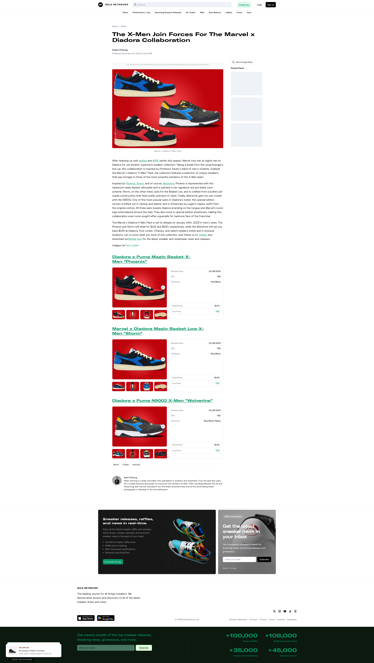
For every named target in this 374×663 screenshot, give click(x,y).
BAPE (156, 160)
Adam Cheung (120, 49)
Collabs (126, 464)
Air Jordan (190, 12)
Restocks (136, 464)
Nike (202, 12)
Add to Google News (244, 62)
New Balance (215, 12)
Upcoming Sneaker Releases (168, 12)
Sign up (270, 4)
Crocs (239, 12)
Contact (253, 619)
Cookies (281, 619)
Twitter (202, 234)
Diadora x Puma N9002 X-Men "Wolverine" (162, 400)
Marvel (116, 464)
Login (259, 4)
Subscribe (264, 559)
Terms (272, 619)
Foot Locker (132, 245)
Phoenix (130, 183)
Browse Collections (238, 619)
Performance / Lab (141, 12)
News (125, 12)
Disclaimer (292, 619)
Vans (249, 12)
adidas (229, 12)
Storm (140, 183)
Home (115, 26)
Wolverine (168, 183)
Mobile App (135, 238)
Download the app (113, 561)
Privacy (263, 619)
